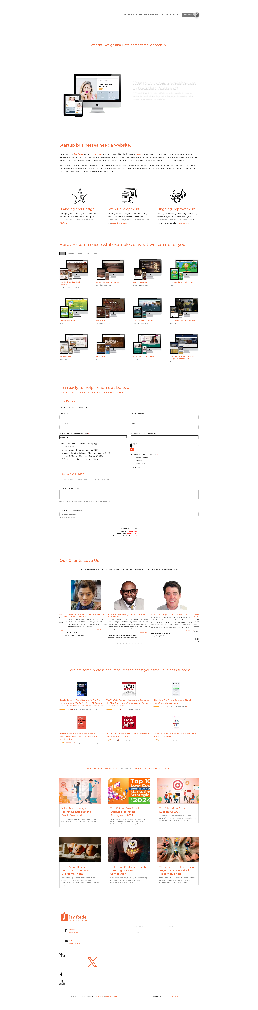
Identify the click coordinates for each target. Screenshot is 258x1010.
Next (200, 612)
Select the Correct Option (71, 511)
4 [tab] (127, 643)
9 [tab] (142, 643)
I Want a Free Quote (121, 232)
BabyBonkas (65, 356)
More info (94, 709)
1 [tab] (118, 643)
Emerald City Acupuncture (108, 282)
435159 (162, 706)
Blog (165, 14)
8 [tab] (139, 643)
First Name (64, 414)
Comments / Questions (69, 488)
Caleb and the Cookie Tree (182, 282)
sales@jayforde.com (76, 943)
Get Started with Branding (75, 232)
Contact (175, 14)
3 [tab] (124, 643)
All (62, 254)
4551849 (162, 740)
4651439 (115, 709)
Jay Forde (174, 996)
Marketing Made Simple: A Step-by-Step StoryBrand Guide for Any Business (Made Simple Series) (78, 736)
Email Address (137, 414)
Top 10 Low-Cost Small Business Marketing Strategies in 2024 (124, 812)
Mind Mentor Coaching (143, 356)
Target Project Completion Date (74, 434)
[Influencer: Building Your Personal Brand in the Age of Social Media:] (176, 723)
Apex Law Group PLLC (143, 282)
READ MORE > (59, 630)
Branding (71, 254)
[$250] (131, 445)
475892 (115, 740)
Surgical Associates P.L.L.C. (145, 320)
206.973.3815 (73, 933)
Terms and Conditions (113, 996)
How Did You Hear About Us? (144, 454)
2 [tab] (121, 643)
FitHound (100, 356)
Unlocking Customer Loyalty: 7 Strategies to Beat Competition (128, 870)
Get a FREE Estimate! (145, 107)
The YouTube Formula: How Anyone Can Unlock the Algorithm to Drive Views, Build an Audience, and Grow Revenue (128, 703)
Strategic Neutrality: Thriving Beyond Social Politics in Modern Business (177, 870)
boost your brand (147, 14)
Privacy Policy (99, 996)
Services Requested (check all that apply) (78, 444)
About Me (128, 14)
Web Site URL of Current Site (144, 434)
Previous (58, 612)
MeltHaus (100, 320)
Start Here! (188, 15)
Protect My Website (169, 232)
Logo (80, 254)
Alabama (139, 154)
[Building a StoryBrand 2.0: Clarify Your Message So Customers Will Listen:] (129, 723)
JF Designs (97, 154)
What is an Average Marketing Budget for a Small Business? (76, 812)
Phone (134, 424)
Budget (134, 444)
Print (87, 254)
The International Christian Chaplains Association (182, 357)
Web (95, 254)
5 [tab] (130, 643)
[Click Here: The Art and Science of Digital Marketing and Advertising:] (176, 689)
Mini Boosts (127, 769)
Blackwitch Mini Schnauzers (182, 320)
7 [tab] (136, 643)
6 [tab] (133, 643)
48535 (68, 709)
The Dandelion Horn (68, 320)
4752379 (68, 743)
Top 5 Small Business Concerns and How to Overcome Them (75, 870)
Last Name (64, 424)
